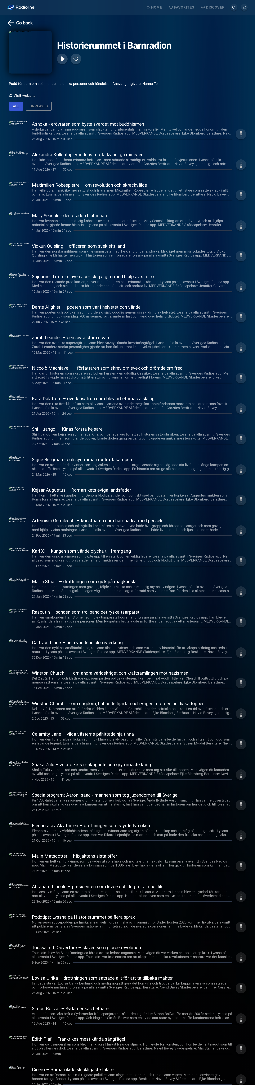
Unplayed (39, 106)
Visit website (25, 96)
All (16, 106)
